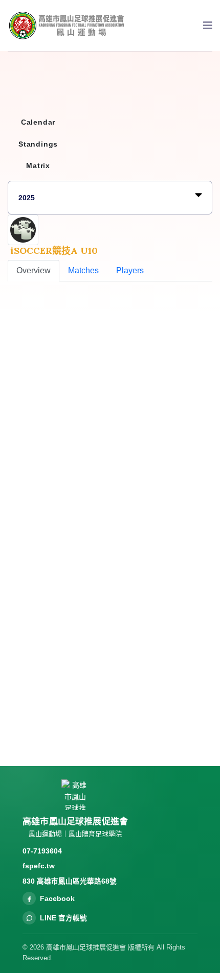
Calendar (38, 122)
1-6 (178, 610)
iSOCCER (27, 406)
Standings (38, 144)
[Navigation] (207, 25)
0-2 (178, 522)
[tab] (33, 270)
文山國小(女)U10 (90, 537)
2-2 (178, 654)
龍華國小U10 (83, 581)
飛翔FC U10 (81, 625)
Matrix (38, 165)
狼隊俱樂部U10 (87, 669)
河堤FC (73, 713)
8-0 (178, 698)
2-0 (178, 566)
